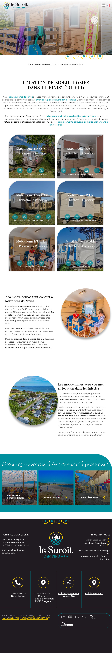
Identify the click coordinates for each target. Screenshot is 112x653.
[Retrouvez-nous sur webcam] (100, 56)
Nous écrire (18, 596)
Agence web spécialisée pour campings (31, 617)
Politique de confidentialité (34, 619)
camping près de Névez (21, 97)
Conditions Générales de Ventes (95, 544)
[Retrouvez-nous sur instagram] (84, 56)
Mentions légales (10, 619)
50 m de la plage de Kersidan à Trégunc (56, 100)
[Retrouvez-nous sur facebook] (76, 56)
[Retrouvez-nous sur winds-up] (92, 56)
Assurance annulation (96, 540)
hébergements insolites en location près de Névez (71, 116)
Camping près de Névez (39, 64)
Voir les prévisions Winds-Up (68, 594)
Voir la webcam (94, 593)
